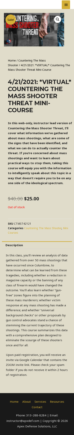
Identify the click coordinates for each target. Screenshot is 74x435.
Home (12, 60)
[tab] (37, 245)
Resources (57, 401)
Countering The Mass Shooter (42, 228)
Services (40, 401)
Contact (37, 407)
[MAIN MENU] (66, 4)
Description (14, 245)
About (26, 401)
